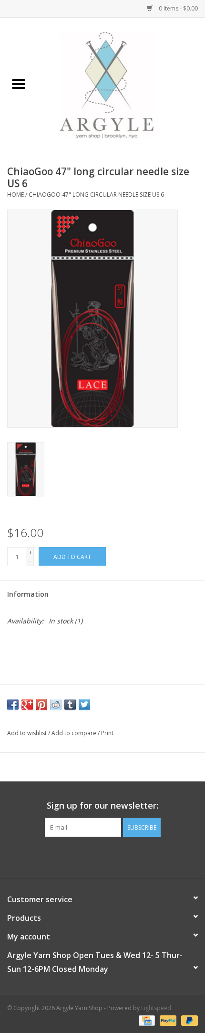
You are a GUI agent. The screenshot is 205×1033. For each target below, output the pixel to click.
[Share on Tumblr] (70, 704)
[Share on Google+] (27, 704)
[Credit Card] (145, 1020)
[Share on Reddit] (56, 704)
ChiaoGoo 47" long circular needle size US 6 (96, 194)
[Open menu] (18, 83)
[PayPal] (167, 1020)
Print (107, 733)
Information (28, 594)
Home (15, 194)
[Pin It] (41, 704)
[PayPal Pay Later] (188, 1020)
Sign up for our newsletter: (102, 806)
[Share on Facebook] (13, 704)
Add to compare (74, 733)
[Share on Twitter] (84, 704)
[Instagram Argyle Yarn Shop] (102, 856)
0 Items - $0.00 (177, 8)
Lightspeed (156, 1008)
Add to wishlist (27, 733)
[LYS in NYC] (121, 84)
